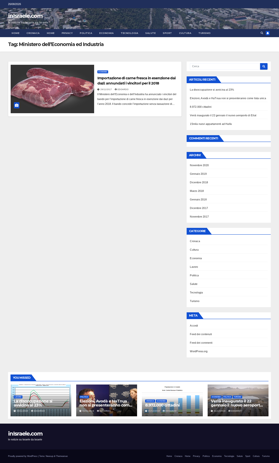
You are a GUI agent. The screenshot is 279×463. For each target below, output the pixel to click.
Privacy (67, 33)
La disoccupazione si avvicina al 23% (212, 89)
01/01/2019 (89, 411)
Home (15, 33)
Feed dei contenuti (201, 334)
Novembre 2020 (199, 165)
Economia (106, 33)
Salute (150, 33)
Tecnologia (129, 33)
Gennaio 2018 (198, 199)
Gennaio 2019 (198, 173)
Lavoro (194, 266)
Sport (167, 33)
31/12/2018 (154, 411)
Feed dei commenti (201, 342)
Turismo (204, 33)
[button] (262, 33)
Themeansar (61, 456)
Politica (86, 33)
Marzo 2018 (197, 191)
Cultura (185, 33)
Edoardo (123, 89)
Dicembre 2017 (199, 208)
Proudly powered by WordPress (23, 456)
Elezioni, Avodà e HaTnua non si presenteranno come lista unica (228, 98)
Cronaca (33, 33)
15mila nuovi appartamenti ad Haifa (211, 124)
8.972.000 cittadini (201, 106)
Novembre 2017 (199, 216)
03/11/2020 (23, 411)
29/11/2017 (106, 89)
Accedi (194, 325)
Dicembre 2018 (199, 182)
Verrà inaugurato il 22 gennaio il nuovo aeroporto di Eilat (223, 115)
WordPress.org (198, 351)
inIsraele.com (25, 15)
